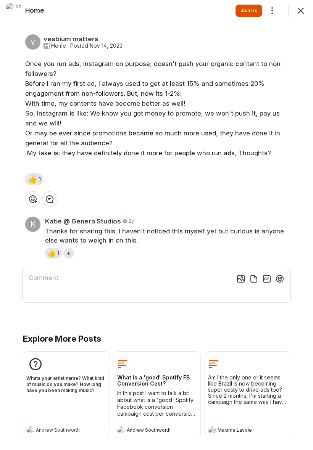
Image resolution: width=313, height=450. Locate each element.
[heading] (59, 431)
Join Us (248, 10)
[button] (34, 179)
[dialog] (156, 225)
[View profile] (30, 430)
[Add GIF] (267, 279)
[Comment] (49, 199)
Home (58, 46)
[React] (33, 199)
